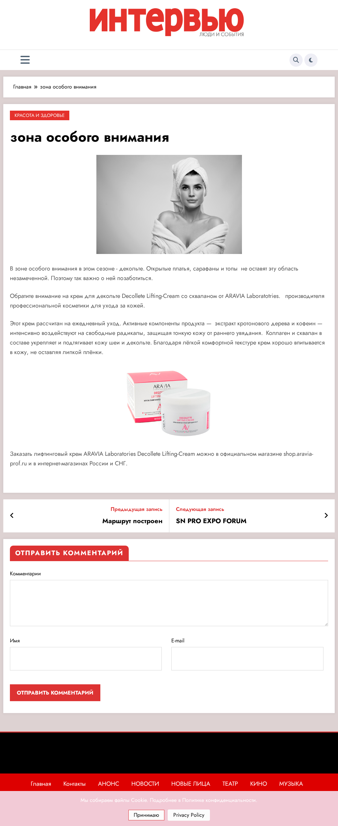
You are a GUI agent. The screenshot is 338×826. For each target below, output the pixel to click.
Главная (41, 783)
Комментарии (25, 573)
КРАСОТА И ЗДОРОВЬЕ (40, 115)
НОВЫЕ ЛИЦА (190, 783)
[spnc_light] (311, 60)
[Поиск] (296, 60)
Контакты (74, 783)
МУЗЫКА (291, 783)
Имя (15, 640)
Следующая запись (200, 509)
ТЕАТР (230, 783)
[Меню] (25, 60)
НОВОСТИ (145, 783)
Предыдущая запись (136, 509)
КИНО (258, 783)
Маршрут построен (132, 521)
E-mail (178, 640)
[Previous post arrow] (12, 516)
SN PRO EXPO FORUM (211, 521)
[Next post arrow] (326, 516)
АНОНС (108, 783)
